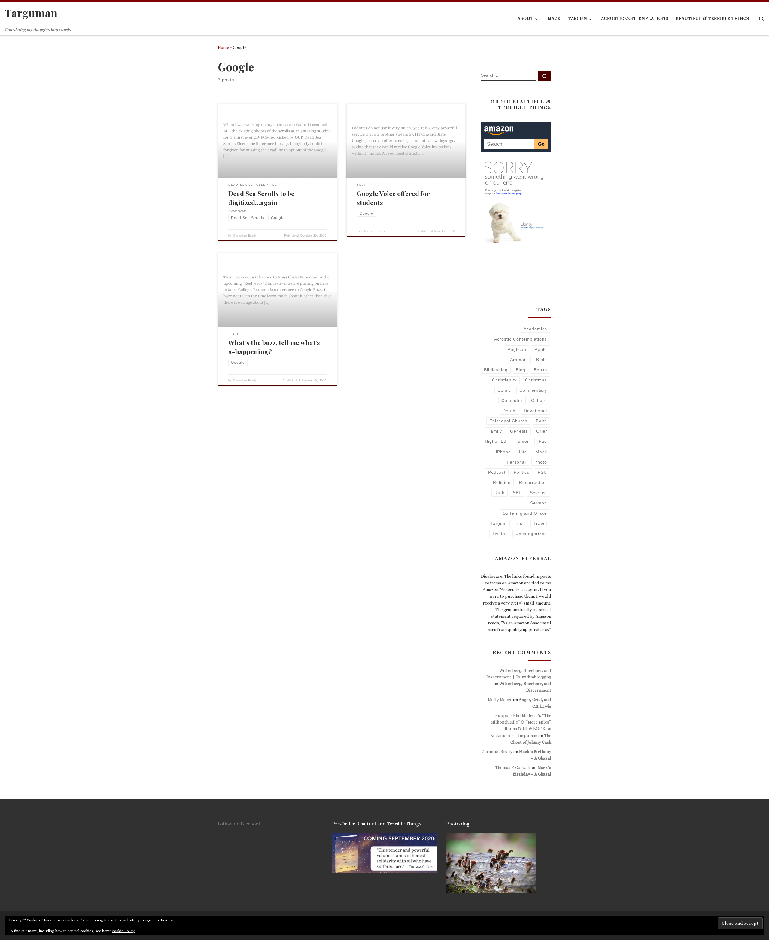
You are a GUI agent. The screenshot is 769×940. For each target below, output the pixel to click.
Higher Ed (495, 441)
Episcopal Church (508, 420)
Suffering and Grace (525, 513)
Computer (512, 400)
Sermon (538, 503)
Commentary (533, 390)
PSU (542, 472)
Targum (499, 523)
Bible (541, 359)
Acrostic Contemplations (520, 339)
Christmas (536, 380)
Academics (535, 328)
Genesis (519, 431)
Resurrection (533, 482)
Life (523, 451)
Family (495, 431)
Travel (540, 523)
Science (538, 492)
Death (509, 410)
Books (540, 369)
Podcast (497, 472)
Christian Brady (245, 235)
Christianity (504, 380)
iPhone (503, 451)
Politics (521, 472)
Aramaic (519, 359)
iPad (542, 441)
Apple (541, 349)
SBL (517, 492)
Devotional (535, 410)
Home (223, 47)
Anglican (517, 349)
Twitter (499, 533)
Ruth (499, 492)
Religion (502, 482)
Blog (520, 369)
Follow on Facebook (239, 824)
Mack (541, 451)
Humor (522, 441)
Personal (516, 462)
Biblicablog (496, 369)
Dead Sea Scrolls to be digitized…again (261, 198)
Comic (504, 390)
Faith (541, 420)
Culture (539, 400)
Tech (520, 523)
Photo (540, 462)
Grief (541, 431)
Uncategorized (531, 533)
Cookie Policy (123, 931)
